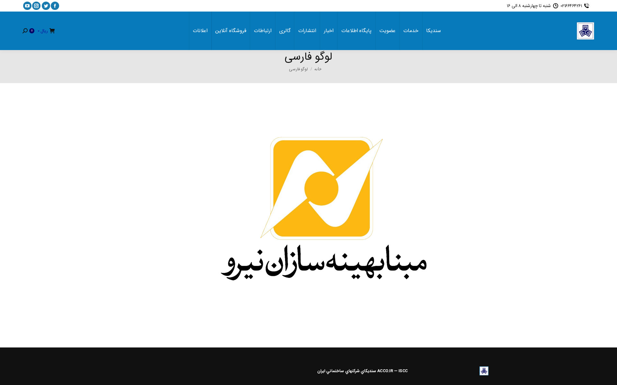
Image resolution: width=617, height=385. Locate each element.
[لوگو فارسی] (308, 214)
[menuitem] (433, 31)
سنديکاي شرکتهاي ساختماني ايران (346, 371)
